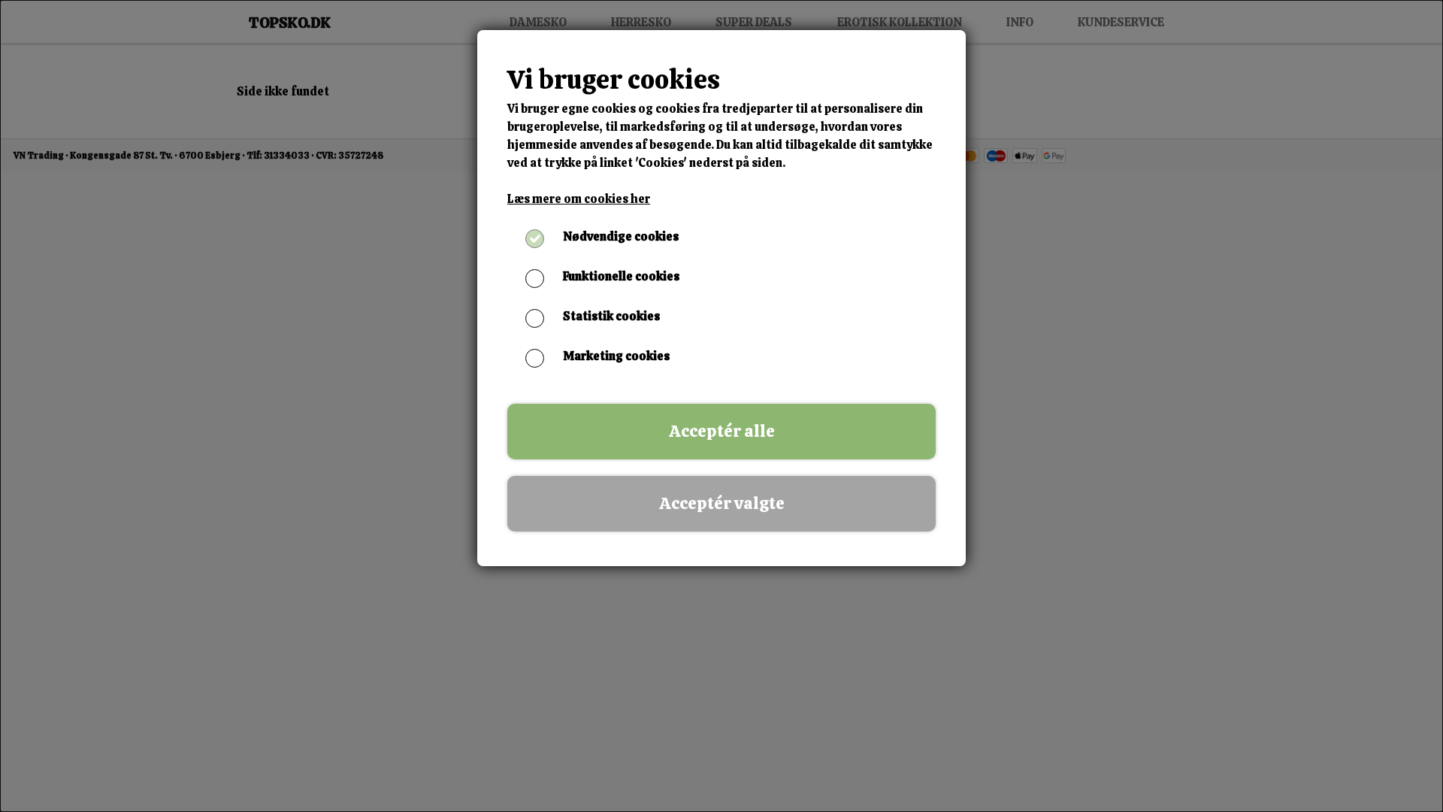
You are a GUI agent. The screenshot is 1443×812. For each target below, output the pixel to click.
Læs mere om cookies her (578, 199)
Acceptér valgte (722, 503)
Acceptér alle (722, 431)
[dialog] (721, 406)
